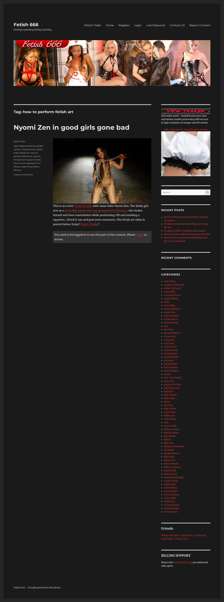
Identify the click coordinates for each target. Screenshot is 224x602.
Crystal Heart (170, 353)
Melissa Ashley (171, 429)
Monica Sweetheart (174, 446)
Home (110, 25)
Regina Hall (170, 470)
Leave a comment (23, 174)
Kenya (167, 401)
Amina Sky (169, 291)
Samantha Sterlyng (174, 477)
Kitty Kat (168, 405)
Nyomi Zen (19, 141)
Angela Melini (171, 298)
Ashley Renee (171, 319)
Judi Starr (169, 391)
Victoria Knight (172, 508)
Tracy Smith (170, 498)
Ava (166, 326)
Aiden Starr (170, 281)
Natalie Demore (172, 453)
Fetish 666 (26, 24)
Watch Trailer (92, 25)
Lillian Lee (169, 415)
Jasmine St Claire (172, 384)
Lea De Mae (170, 412)
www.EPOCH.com (182, 562)
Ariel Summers (171, 315)
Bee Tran (168, 329)
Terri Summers (172, 494)
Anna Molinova (172, 309)
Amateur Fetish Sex (174, 284)
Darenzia (168, 360)
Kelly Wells (169, 398)
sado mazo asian (30, 166)
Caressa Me (170, 336)
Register (124, 25)
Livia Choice (170, 419)
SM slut (17, 170)
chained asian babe (31, 149)
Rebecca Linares (172, 467)
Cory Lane (169, 343)
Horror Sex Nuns (170, 535)
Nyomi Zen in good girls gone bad (72, 127)
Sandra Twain (171, 481)
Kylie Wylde (170, 408)
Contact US (177, 25)
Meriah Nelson (171, 432)
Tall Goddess (170, 487)
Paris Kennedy (171, 463)
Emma (167, 374)
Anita (166, 302)
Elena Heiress (171, 367)
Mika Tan (169, 443)
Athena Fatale (171, 322)
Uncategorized (171, 505)
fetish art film (83, 205)
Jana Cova (169, 381)
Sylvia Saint (170, 484)
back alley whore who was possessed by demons (95, 210)
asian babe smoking (24, 146)
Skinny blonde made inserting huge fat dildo (187, 234)
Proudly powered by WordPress (44, 587)
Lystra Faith (170, 425)
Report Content (199, 25)
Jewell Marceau (172, 388)
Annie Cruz (169, 312)
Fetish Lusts (181, 538)
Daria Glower (170, 364)
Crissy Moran (171, 350)
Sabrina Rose (170, 474)
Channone (169, 340)
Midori (167, 439)
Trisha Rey (169, 501)
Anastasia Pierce (172, 295)
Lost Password (155, 25)
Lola (166, 422)
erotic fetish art (22, 152)
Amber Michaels (172, 288)
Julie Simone (170, 395)
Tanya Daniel (170, 491)
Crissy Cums (170, 346)
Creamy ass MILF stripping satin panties (185, 230)
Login (138, 25)
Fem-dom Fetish (173, 377)
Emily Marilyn (171, 370)
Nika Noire (169, 456)
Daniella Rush (171, 357)
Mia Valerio (170, 436)
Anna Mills (169, 305)
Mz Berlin (169, 450)
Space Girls (187, 535)
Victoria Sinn (170, 511)
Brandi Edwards (172, 333)
